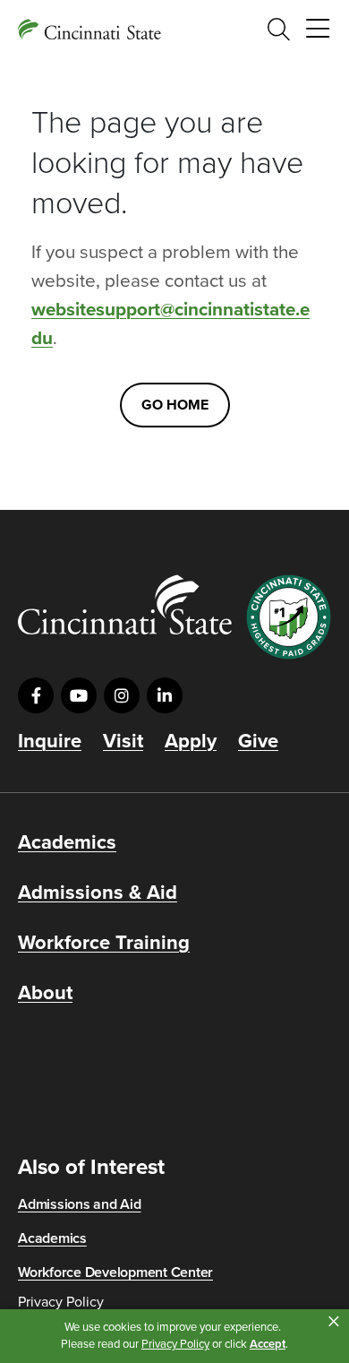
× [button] (334, 1322)
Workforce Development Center (115, 1272)
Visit (123, 741)
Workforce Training (104, 942)
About (45, 993)
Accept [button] (267, 1344)
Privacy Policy (61, 1302)
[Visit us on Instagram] (122, 695)
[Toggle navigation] (317, 29)
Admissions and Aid (79, 1204)
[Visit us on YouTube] (79, 695)
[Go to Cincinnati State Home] (125, 604)
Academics (67, 842)
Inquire (49, 741)
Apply (191, 741)
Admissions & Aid (97, 892)
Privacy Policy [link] (175, 1344)
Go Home (175, 405)
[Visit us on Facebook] (36, 695)
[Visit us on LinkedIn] (165, 695)
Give (258, 741)
